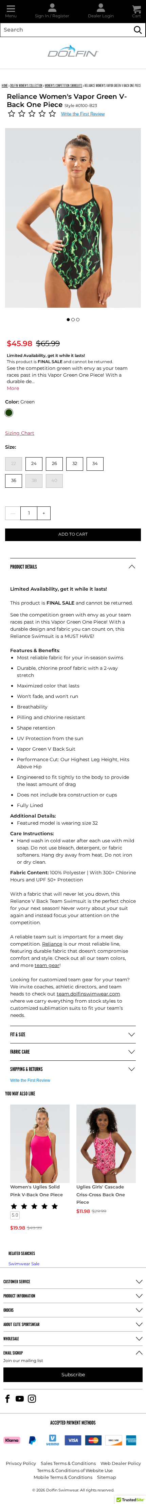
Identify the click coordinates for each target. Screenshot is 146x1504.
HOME (5, 85)
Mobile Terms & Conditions (63, 1477)
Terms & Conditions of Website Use (75, 1470)
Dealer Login (101, 16)
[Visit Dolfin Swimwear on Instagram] (32, 1399)
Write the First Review (83, 114)
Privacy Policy (21, 1463)
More (13, 388)
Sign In (42, 16)
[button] (11, 11)
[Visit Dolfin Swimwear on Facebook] (7, 1399)
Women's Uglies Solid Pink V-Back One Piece (36, 1191)
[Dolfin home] (73, 50)
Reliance (52, 944)
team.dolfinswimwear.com (88, 994)
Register (60, 16)
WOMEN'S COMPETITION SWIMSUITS (63, 85)
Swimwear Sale (23, 1264)
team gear (47, 965)
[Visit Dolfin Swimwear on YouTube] (20, 1399)
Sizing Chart (19, 433)
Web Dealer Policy (121, 1463)
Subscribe (73, 1375)
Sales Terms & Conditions (68, 1463)
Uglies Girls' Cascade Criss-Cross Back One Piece (100, 1195)
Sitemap (106, 1477)
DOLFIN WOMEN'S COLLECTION (26, 85)
